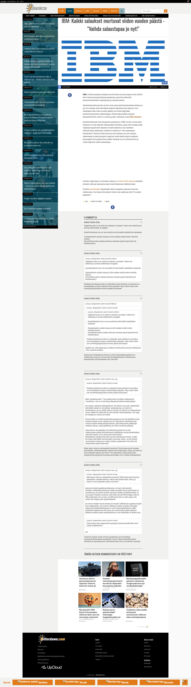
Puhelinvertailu (11, 1)
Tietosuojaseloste (43, 659)
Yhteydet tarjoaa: (43, 663)
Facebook (147, 649)
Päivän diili (98, 649)
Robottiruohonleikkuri (58, 16)
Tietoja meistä (42, 646)
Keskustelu (114, 11)
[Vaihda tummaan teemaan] (122, 11)
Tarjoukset (96, 11)
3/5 (141, 298)
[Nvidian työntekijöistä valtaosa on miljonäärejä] (40, 91)
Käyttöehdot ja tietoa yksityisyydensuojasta (51, 656)
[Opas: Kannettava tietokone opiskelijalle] (40, 208)
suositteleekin (94, 189)
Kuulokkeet (42, 16)
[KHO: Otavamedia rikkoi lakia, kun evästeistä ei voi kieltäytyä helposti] (40, 36)
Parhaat (105, 11)
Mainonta (41, 649)
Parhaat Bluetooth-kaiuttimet (112, 16)
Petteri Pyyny (66, 87)
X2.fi (18, 1)
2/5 (141, 253)
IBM (87, 201)
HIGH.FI (22, 1)
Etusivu (62, 11)
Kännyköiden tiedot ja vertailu (104, 656)
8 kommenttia (163, 87)
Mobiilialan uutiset (101, 653)
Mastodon (147, 646)
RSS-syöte (147, 656)
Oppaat (87, 11)
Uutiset (70, 11)
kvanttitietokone (96, 201)
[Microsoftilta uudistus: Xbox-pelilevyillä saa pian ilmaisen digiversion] (40, 143)
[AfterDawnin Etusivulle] (36, 8)
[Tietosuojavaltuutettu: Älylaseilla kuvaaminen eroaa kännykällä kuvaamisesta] (40, 102)
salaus (107, 201)
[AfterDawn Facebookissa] (139, 11)
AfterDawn (3, 1)
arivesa (86, 253)
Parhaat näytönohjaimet (91, 16)
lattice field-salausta (127, 181)
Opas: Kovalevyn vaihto (148, 16)
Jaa (165, 83)
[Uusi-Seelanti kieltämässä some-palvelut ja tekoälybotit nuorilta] (40, 155)
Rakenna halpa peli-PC (131, 16)
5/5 (141, 465)
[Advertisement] (113, 160)
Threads (146, 653)
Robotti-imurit (30, 16)
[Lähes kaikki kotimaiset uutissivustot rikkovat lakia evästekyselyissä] (40, 24)
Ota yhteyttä (41, 653)
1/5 (141, 222)
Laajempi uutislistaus (29, 226)
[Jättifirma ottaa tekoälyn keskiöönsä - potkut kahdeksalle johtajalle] (40, 219)
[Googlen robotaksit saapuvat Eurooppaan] (40, 198)
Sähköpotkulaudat (74, 16)
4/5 (141, 373)
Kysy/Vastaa (148, 666)
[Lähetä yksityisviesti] (72, 87)
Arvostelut (78, 11)
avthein (86, 222)
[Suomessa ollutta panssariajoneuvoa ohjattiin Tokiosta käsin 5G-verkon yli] (40, 49)
